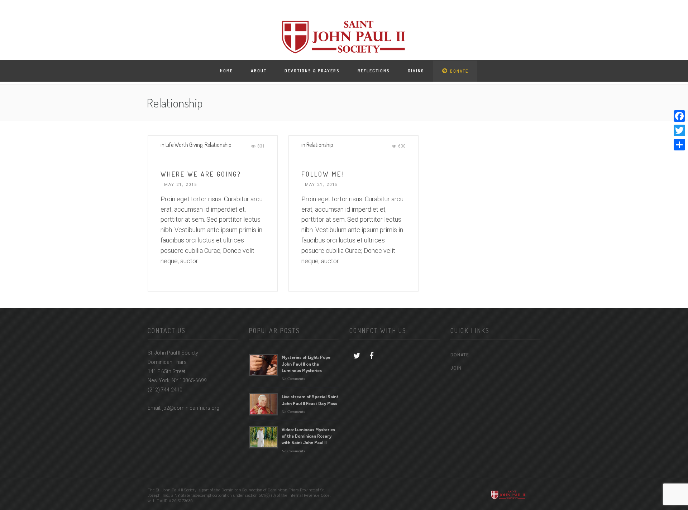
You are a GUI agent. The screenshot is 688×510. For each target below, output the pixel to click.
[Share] (679, 145)
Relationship (218, 144)
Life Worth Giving (184, 144)
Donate (459, 71)
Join (456, 368)
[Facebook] (679, 116)
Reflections (374, 70)
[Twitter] (679, 130)
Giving (416, 70)
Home (226, 70)
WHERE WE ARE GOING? (201, 174)
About (259, 70)
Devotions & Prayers (312, 70)
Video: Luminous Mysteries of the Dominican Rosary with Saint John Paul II (308, 436)
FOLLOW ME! (322, 174)
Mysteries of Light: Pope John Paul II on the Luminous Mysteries (306, 363)
